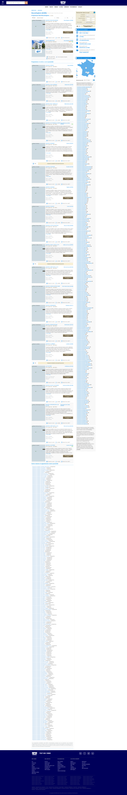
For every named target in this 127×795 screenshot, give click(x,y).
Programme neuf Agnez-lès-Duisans (83, 91)
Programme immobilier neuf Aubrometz (39, 493)
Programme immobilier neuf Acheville (38, 467)
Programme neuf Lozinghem (82, 299)
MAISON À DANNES (50, 143)
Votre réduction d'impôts (62, 56)
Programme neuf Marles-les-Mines (83, 309)
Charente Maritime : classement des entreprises (40, 788)
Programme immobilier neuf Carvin (38, 550)
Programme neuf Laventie (81, 279)
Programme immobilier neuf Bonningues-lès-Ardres (41, 531)
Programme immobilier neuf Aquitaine (75, 784)
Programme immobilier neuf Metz (49, 782)
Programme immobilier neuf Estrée (38, 576)
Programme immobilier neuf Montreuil (38, 658)
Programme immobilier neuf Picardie (88, 783)
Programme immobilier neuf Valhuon (38, 712)
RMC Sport (72, 764)
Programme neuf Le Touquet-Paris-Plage (84, 281)
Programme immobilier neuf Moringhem (39, 659)
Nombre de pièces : (81, 18)
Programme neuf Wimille (81, 416)
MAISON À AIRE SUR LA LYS (52, 267)
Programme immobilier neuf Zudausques (39, 739)
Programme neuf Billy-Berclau (82, 158)
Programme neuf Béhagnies (82, 142)
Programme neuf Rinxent (81, 351)
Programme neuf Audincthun (82, 124)
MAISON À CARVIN (50, 206)
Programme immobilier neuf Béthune (38, 517)
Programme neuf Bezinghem (82, 155)
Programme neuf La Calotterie (82, 268)
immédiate (49, 31)
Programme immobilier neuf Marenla (38, 644)
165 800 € (51, 386)
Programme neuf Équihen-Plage (82, 221)
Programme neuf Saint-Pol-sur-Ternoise (84, 367)
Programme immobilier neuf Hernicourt (39, 607)
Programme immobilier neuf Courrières (39, 557)
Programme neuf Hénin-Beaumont (83, 257)
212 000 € (51, 168)
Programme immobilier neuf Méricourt (39, 652)
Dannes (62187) (70, 143)
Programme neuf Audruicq (81, 128)
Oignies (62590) (70, 187)
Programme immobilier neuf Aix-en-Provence (38, 776)
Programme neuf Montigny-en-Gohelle (83, 321)
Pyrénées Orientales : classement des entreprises (70, 788)
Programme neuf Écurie (81, 216)
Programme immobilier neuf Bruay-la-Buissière (40, 541)
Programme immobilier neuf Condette (38, 553)
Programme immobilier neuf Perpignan (62, 782)
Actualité (80, 7)
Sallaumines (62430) (69, 84)
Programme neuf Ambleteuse (82, 103)
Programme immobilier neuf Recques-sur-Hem (40, 677)
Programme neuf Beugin (81, 151)
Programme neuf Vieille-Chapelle (83, 401)
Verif (83, 766)
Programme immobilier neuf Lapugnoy (39, 621)
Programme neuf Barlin (81, 137)
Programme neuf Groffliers (81, 247)
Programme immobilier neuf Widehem (39, 729)
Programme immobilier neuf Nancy (49, 784)
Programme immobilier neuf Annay (38, 483)
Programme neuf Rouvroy (81, 353)
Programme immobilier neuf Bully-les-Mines (40, 543)
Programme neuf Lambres (81, 274)
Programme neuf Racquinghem (82, 341)
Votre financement (66, 37)
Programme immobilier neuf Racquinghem (39, 672)
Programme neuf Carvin (81, 190)
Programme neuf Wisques (81, 419)
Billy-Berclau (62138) (69, 103)
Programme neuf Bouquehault (82, 170)
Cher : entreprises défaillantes (85, 788)
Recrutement (60, 764)
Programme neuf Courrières (82, 198)
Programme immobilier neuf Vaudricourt (39, 713)
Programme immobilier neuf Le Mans (49, 776)
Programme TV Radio (35, 768)
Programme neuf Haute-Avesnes (83, 254)
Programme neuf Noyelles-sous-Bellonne (84, 331)
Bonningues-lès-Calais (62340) (65, 405)
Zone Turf (83, 762)
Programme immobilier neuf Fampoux (39, 581)
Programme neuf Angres (81, 106)
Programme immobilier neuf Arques (38, 489)
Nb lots (58, 17)
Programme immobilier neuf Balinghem (39, 505)
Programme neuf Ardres (81, 112)
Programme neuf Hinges (81, 264)
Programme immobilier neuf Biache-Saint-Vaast (40, 523)
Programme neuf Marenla (81, 306)
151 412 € (51, 85)
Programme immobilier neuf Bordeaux (37, 778)
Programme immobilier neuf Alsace (74, 783)
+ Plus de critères (79, 22)
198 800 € (51, 105)
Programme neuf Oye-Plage (82, 335)
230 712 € (51, 226)
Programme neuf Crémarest (82, 201)
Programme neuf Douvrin (81, 212)
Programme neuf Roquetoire (82, 352)
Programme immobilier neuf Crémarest (39, 559)
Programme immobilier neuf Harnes (38, 601)
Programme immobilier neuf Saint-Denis (75, 776)
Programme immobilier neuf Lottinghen (39, 637)
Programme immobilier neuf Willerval (38, 731)
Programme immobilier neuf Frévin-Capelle (39, 592)
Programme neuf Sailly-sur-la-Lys (83, 358)
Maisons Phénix (48, 34)
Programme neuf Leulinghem (82, 286)
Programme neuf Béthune (81, 149)
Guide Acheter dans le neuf (49, 765)
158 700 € (51, 406)
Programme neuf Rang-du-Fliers (82, 342)
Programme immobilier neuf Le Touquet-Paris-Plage (41, 624)
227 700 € (51, 207)
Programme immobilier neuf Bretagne (88, 776)
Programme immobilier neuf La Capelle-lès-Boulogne (41, 615)
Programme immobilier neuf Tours (74, 782)
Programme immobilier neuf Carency (38, 549)
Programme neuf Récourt (81, 345)
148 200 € (51, 268)
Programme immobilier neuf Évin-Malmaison (40, 579)
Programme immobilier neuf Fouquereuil (39, 587)
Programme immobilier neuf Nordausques (39, 663)
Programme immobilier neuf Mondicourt (39, 655)
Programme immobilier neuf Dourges (38, 567)
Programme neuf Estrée (81, 222)
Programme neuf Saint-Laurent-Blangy (84, 363)
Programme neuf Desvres (81, 208)
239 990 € (51, 246)
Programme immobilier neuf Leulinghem (39, 628)
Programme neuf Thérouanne (82, 383)
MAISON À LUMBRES (50, 343)
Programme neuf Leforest (81, 282)
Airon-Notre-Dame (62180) (67, 286)
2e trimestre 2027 (50, 376)
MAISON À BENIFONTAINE (51, 324)
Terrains (56, 7)
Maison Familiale (49, 180)
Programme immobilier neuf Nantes (62, 776)
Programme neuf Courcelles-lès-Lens (83, 197)
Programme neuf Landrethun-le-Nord (83, 275)
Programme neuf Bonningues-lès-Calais (84, 168)
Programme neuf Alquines (81, 102)
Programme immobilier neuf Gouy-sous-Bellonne (40, 595)
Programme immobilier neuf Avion (38, 501)
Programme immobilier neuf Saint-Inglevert (39, 689)
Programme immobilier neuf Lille (49, 777)
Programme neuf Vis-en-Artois (82, 405)
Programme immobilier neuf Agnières (38, 471)
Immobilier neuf (47, 766)
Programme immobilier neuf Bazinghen (39, 508)
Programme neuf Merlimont (82, 317)
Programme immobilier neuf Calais (38, 544)
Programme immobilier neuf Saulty (38, 697)
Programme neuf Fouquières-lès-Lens (83, 237)
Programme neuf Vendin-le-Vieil (82, 393)
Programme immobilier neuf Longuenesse (39, 634)
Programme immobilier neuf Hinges (38, 610)
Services (46, 761)
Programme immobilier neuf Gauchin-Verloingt (40, 594)
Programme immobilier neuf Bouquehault (39, 534)
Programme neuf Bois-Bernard (82, 163)
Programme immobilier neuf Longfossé (39, 633)
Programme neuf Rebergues (82, 344)
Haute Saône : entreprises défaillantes (66, 787)
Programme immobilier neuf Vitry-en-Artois (39, 726)
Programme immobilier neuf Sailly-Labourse (40, 685)
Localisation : (83, 14)
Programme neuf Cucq (81, 204)
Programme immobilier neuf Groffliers (38, 596)
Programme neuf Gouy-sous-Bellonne (83, 246)
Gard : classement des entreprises (52, 787)
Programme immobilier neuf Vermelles (39, 715)
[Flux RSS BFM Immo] (81, 753)
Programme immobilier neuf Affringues (39, 468)
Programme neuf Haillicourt (82, 249)
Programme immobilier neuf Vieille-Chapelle (40, 721)
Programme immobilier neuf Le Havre (37, 784)
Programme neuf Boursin (81, 172)
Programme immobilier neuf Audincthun (39, 497)
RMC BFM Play (73, 768)
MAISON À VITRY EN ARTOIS (52, 225)
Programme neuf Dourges (81, 211)
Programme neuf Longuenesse (82, 293)
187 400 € (51, 427)
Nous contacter (60, 761)
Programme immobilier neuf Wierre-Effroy (39, 730)
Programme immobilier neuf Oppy (38, 667)
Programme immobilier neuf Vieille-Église (39, 722)
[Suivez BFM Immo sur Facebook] (85, 753)
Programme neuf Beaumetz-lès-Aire (83, 140)
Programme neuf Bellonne (81, 144)
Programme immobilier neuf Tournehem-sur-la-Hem (41, 710)
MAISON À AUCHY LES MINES (52, 385)
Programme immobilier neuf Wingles (38, 735)
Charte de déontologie (61, 770)
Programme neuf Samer (81, 370)
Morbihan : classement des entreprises (38, 789)
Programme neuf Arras (81, 116)
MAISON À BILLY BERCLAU (52, 103)
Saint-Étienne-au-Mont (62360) (65, 123)
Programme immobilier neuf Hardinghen (39, 600)
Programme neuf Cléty (81, 191)
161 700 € (51, 124)
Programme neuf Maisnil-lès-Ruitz (83, 302)
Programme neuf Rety (81, 349)
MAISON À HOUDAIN (50, 166)
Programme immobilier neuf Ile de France (88, 778)
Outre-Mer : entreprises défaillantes (79, 787)
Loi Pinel (61, 7)
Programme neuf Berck (81, 147)
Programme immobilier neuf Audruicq (38, 500)
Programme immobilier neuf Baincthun (39, 504)
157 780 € (51, 21)
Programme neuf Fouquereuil (82, 236)
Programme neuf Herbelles (81, 258)
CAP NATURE (49, 366)
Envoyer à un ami (51, 37)
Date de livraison (40, 17)
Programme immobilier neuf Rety (38, 679)
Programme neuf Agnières (81, 92)
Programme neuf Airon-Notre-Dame (83, 96)
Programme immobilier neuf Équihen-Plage (39, 575)
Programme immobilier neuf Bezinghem (39, 522)
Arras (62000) (70, 65)
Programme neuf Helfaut (81, 256)
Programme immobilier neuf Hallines (38, 599)
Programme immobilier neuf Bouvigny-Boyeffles (40, 536)
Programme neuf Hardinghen (82, 251)
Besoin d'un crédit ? (51, 58)
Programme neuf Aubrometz (82, 120)
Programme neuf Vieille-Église (82, 402)
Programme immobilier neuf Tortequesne (39, 709)
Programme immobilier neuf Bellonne (38, 513)
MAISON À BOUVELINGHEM (52, 20)
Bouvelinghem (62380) (68, 20)
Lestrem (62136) (69, 445)
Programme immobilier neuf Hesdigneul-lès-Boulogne (41, 609)
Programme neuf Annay (81, 107)
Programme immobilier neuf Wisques (38, 736)
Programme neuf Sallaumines (82, 369)
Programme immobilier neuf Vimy (38, 723)
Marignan (47, 378)
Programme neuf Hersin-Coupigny (83, 261)
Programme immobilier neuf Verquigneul (39, 717)
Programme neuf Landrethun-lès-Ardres (84, 277)
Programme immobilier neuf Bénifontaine (39, 514)
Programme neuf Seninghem (82, 374)
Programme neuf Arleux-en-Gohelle (83, 113)
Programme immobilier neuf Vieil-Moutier (39, 720)
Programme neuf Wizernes (81, 422)
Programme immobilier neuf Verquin (38, 718)
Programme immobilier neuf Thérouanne (39, 706)
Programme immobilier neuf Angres (38, 482)
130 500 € (51, 306)
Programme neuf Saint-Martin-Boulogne (84, 365)
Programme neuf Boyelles (81, 175)
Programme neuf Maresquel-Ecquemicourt (84, 307)
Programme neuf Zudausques (82, 423)
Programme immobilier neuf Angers (36, 777)
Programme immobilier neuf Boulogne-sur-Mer (40, 533)
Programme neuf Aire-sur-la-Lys (82, 95)
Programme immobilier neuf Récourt (38, 676)
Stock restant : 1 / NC (49, 33)
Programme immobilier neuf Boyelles (38, 538)
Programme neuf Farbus (81, 229)
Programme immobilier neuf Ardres (38, 487)
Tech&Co (72, 766)
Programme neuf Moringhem (82, 324)
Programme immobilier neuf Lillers (38, 632)
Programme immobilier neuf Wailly (38, 727)
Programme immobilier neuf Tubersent (39, 711)
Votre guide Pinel (51, 56)
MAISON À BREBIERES (51, 305)
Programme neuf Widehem (81, 411)
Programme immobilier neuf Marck (38, 643)
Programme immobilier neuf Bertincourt (39, 516)
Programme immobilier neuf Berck (38, 515)
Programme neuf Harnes (81, 253)
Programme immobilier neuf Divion (38, 566)
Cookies (59, 768)
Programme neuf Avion (81, 130)
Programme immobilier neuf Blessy (38, 527)
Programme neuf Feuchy (81, 233)
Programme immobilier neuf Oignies (38, 666)
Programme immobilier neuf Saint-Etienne (75, 777)
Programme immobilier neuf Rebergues (39, 675)
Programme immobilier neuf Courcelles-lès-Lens (40, 556)
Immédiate (49, 51)
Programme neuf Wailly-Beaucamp (83, 409)
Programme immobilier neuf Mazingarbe (39, 650)
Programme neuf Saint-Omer (82, 366)
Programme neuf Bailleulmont (82, 131)
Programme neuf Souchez (81, 380)
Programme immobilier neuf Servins (38, 701)
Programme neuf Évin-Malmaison (83, 226)
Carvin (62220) (70, 206)
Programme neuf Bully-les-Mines (83, 182)
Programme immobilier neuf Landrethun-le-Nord (40, 619)
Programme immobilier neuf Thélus (38, 705)
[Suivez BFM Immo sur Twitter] (89, 753)
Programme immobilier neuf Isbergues (39, 612)
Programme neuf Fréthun (81, 240)
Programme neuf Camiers (81, 187)
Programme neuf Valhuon (81, 390)
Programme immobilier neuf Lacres (38, 617)
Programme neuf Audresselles (82, 127)
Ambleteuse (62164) (69, 366)
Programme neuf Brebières (82, 176)
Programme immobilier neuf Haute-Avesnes (40, 602)
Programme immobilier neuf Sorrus (38, 703)
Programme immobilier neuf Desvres (38, 565)
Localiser (58, 37)
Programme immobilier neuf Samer (38, 696)
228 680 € (51, 66)
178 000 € (51, 287)
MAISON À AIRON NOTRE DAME (53, 286)
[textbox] (15, 2)
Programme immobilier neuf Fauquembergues (40, 583)
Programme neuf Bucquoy (81, 180)
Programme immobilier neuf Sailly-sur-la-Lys (40, 686)
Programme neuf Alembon (81, 100)
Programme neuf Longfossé (82, 292)
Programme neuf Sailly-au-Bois (82, 355)
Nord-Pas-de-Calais (58, 13)
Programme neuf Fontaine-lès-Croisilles (84, 235)
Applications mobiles (35, 772)
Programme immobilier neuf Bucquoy (38, 542)
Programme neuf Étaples (81, 225)
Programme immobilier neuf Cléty (38, 551)
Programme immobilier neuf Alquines (38, 479)
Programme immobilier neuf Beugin (38, 518)
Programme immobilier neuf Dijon (36, 782)
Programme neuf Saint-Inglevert (82, 362)
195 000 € (51, 345)
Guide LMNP (47, 764)
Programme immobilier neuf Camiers (38, 548)
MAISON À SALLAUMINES (51, 84)
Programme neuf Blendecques (82, 159)
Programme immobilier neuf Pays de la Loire (89, 782)
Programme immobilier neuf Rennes (62, 784)
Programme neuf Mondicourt (82, 320)
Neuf (32, 765)
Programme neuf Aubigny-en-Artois (83, 119)
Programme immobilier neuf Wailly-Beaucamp (40, 728)
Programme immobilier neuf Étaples (38, 578)
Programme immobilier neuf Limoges (49, 778)
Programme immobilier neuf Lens (38, 626)
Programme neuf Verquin (81, 397)
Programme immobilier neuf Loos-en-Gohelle (40, 635)
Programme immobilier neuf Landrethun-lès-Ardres (41, 620)
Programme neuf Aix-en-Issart (82, 98)
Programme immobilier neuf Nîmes (62, 778)
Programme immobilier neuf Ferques (38, 584)
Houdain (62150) (69, 166)
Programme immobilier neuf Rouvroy (38, 683)
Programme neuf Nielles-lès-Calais (83, 327)
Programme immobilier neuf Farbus (38, 582)
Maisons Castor (48, 78)
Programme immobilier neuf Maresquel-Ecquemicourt (41, 645)
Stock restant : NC (49, 52)
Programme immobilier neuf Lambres (38, 618)
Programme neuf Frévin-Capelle (82, 242)
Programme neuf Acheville (81, 88)
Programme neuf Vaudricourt (82, 391)
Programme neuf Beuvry (81, 154)
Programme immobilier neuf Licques (38, 629)
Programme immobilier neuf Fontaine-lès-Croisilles (41, 586)
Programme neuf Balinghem (82, 134)
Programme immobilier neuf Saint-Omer (39, 693)
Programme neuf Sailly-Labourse (83, 356)
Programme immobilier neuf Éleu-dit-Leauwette (40, 573)
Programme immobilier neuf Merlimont (39, 653)
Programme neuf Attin (81, 117)
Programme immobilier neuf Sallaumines (39, 695)
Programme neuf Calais (81, 183)
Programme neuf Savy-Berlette (82, 373)
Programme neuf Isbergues (82, 267)
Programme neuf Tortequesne (82, 386)
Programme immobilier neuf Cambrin (38, 547)
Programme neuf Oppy (81, 334)
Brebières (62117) (69, 305)
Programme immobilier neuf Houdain (38, 611)
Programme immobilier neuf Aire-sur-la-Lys (39, 473)
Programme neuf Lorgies (81, 296)
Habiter (46, 7)
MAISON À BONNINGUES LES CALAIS (52, 405)
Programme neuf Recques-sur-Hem (83, 346)
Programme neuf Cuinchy (81, 205)
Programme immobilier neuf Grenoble (37, 783)
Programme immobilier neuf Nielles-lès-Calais (40, 661)
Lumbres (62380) (69, 343)
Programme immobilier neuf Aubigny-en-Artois (40, 492)
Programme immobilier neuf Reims (62, 783)
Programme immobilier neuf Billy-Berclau (39, 524)
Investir (51, 7)
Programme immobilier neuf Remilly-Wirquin (40, 678)
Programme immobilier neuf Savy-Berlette (39, 698)
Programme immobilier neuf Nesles (38, 660)
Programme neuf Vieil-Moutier (82, 400)
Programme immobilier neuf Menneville (39, 651)
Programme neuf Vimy (81, 404)
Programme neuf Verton (81, 398)
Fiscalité (33, 766)
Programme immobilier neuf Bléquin (38, 526)
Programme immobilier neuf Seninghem (39, 700)
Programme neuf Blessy (81, 162)
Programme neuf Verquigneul (82, 395)
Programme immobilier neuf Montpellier (50, 783)
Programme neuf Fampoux (81, 228)
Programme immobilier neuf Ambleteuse (39, 480)
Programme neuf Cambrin (81, 186)
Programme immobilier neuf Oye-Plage (39, 668)
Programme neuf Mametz (81, 303)
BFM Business (73, 762)
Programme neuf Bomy (81, 165)
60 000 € (51, 41)
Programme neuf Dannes (81, 207)
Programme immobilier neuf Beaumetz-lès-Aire (40, 509)
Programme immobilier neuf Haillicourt (39, 598)
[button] (26, 2)
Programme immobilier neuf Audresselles (39, 499)
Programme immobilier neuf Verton (38, 719)
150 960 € (51, 144)
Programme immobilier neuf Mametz (38, 642)
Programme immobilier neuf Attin (38, 491)
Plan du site (34, 773)
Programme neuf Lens (81, 284)
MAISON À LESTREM (50, 445)
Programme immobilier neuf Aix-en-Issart (39, 475)
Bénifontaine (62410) (69, 324)
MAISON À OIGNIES (50, 187)
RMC (71, 765)
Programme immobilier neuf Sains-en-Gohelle (40, 687)
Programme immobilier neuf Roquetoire (39, 681)
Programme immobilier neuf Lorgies (38, 636)
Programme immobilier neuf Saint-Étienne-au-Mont (41, 688)
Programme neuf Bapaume (82, 135)
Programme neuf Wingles (81, 418)
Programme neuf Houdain (81, 265)
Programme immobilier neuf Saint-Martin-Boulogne (41, 692)
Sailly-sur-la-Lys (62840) (68, 244)
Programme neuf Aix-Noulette (82, 99)
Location (33, 764)
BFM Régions (73, 769)
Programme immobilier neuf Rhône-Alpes (88, 784)
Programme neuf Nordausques (82, 330)
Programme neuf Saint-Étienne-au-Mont (84, 360)
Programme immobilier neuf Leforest (38, 625)
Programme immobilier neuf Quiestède (39, 671)
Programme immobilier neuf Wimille (38, 734)
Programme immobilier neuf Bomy (38, 530)
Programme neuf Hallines (81, 250)
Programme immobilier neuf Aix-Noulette (39, 476)
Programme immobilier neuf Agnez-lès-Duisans (40, 470)
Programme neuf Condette (81, 194)
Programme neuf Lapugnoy (82, 278)
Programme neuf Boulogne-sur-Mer (83, 169)
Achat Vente (34, 762)
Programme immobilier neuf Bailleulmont (39, 502)
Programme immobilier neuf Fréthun (38, 591)
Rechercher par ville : (80, 80)
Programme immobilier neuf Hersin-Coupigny (40, 608)
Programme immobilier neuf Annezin (38, 484)
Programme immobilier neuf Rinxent (38, 680)
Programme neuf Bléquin (81, 161)
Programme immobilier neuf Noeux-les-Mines (40, 662)
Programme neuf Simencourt (82, 377)
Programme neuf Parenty (81, 337)
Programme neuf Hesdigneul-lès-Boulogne (84, 263)
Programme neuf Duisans (81, 215)
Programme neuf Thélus (81, 381)
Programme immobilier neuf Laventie (38, 623)
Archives (33, 770)
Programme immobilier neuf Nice (61, 777)
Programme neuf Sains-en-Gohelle (83, 359)
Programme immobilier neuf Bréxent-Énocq (39, 540)
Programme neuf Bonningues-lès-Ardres (84, 166)
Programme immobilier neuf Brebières (39, 539)
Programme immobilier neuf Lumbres (38, 640)
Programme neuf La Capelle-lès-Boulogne (84, 270)
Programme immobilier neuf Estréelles (39, 577)
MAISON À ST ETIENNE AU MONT (53, 123)
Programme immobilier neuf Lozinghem (39, 638)
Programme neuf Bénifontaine (82, 145)
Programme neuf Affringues (82, 89)
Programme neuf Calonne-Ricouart (83, 184)
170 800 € (51, 188)
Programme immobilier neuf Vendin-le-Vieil (39, 714)
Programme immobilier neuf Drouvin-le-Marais (40, 569)
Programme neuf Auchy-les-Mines (83, 123)
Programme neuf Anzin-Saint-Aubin (83, 110)
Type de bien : (82, 16)
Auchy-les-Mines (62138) (68, 385)
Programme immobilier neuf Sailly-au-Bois (39, 684)
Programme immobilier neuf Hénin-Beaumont (40, 604)
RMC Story (84, 765)
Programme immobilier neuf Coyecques (39, 558)
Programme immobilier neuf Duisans (38, 570)
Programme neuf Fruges (81, 243)
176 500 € (51, 446)
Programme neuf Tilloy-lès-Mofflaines (83, 384)
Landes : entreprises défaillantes (55, 788)
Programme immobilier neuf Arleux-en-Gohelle (40, 488)
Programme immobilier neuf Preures (38, 670)
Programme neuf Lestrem (81, 285)
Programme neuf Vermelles (82, 394)
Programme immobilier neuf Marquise (38, 649)
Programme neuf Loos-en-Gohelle (83, 295)
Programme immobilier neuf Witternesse (39, 737)
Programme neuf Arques (81, 114)
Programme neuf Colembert (82, 193)
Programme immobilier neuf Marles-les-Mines (40, 646)
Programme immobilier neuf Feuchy (38, 585)
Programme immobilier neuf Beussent (39, 519)
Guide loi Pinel (47, 762)
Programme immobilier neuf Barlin (38, 507)
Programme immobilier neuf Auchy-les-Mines (40, 496)
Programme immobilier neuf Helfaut (38, 603)
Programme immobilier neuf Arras (38, 490)
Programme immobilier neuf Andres (38, 481)
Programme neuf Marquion (81, 310)
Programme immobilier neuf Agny (38, 472)
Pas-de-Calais (51, 13)
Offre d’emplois (47, 769)
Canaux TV (34, 769)
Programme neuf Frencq (81, 239)
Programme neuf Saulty (81, 372)
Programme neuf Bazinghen (82, 138)
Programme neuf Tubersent (82, 388)
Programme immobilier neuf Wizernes (39, 738)
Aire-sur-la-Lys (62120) (68, 267)
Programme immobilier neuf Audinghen (39, 498)
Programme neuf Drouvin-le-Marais (83, 214)
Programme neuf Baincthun (82, 133)
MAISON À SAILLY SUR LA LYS (52, 244)
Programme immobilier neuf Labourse (39, 616)
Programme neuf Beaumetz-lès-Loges (83, 141)
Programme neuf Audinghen (82, 126)
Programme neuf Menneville (82, 314)
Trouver (89, 22)
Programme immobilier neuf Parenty (38, 669)
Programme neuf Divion (81, 209)
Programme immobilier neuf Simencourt (39, 702)
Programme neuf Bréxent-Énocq (82, 177)
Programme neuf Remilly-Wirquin (83, 348)
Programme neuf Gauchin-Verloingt (83, 244)
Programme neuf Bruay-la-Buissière (83, 179)
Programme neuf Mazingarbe (82, 313)
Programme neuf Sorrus (81, 379)
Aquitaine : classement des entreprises (38, 787)
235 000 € (51, 367)
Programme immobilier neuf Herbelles (39, 606)
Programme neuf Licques (81, 288)
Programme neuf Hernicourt (82, 260)
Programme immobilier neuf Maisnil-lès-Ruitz (40, 641)
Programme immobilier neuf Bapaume (39, 506)
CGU (58, 769)
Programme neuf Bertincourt (82, 148)
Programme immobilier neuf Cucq (38, 561)
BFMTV (72, 761)
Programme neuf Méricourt (81, 316)
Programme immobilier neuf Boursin (38, 535)
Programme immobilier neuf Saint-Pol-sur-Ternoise (41, 694)
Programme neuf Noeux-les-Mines (83, 328)
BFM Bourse (84, 761)
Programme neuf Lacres (81, 272)
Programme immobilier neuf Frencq (38, 590)
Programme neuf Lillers (81, 291)
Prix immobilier (73, 7)
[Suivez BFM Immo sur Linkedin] (93, 753)
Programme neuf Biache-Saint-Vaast (83, 156)
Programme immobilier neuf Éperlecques (39, 574)
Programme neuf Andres (81, 105)
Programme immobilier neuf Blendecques (39, 525)
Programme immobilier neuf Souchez (38, 704)
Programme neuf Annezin (81, 109)
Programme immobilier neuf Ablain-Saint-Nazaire (40, 466)
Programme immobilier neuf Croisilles (38, 560)
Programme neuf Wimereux (82, 415)
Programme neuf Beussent (81, 152)
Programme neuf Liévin (81, 289)
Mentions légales (61, 765)
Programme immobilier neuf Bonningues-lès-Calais (41, 532)
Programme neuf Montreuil (81, 323)
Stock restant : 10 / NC (50, 377)
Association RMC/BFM (86, 764)
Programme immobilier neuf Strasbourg (75, 778)
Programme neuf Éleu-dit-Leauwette (83, 218)
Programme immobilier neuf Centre (87, 777)
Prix (67, 17)
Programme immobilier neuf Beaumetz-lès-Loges (40, 510)
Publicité (59, 762)
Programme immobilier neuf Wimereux (39, 732)
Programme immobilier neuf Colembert (39, 552)
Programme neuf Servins (81, 376)
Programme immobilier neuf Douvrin (38, 568)
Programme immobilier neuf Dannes (38, 564)
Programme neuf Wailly (81, 408)
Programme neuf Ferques (81, 232)
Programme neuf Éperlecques (82, 219)
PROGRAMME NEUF (50, 40)
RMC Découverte (85, 768)
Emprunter (66, 7)
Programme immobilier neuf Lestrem (38, 627)
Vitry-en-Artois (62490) (68, 225)
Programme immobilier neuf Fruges (38, 593)
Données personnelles (61, 766)
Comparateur (47, 768)
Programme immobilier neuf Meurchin (38, 654)
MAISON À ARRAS (50, 65)
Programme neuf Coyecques (82, 200)
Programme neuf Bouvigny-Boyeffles (83, 173)
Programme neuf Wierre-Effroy (82, 412)
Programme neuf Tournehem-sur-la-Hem (84, 387)
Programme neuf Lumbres (81, 300)
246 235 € (51, 326)
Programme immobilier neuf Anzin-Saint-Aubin (40, 485)
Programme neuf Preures (81, 338)
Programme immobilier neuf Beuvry (38, 521)
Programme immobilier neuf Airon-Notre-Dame (40, 474)
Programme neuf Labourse (81, 271)
